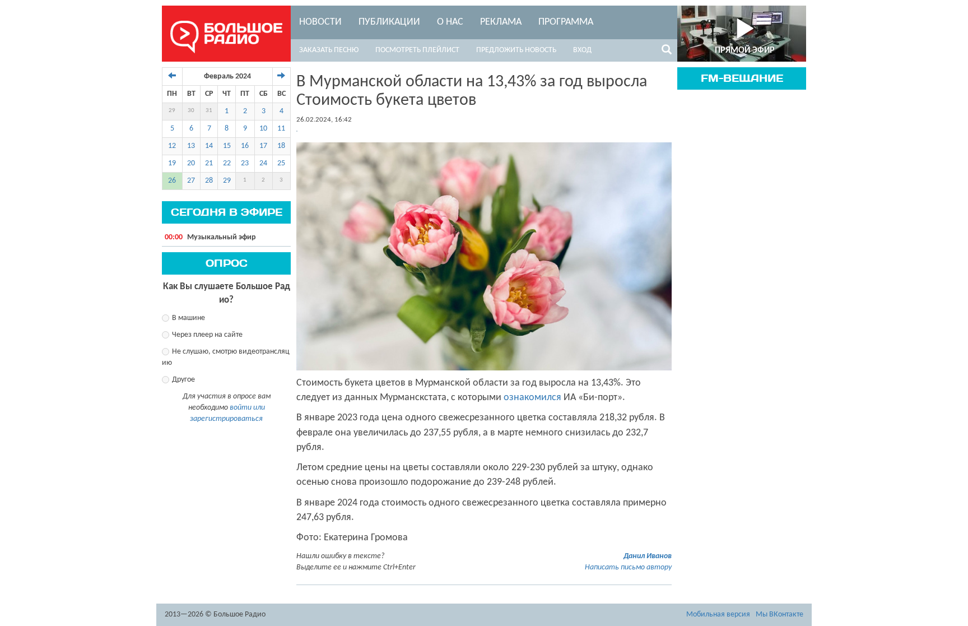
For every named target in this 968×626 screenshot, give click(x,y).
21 (209, 163)
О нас (450, 22)
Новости (320, 22)
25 (281, 163)
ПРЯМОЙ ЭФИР (745, 50)
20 (191, 163)
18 (281, 146)
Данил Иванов (647, 556)
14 (209, 146)
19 (172, 163)
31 (209, 111)
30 (191, 111)
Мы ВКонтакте (779, 614)
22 (227, 163)
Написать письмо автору (628, 567)
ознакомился (532, 397)
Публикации (389, 22)
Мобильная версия (718, 614)
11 (281, 128)
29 (172, 111)
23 (245, 163)
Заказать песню (329, 50)
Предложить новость (516, 50)
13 (191, 146)
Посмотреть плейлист (417, 50)
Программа (565, 22)
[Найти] (667, 51)
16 (245, 146)
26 (172, 181)
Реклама (501, 22)
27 (191, 181)
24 (263, 163)
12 (172, 146)
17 (263, 146)
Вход (582, 50)
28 (209, 181)
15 (227, 146)
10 (263, 128)
